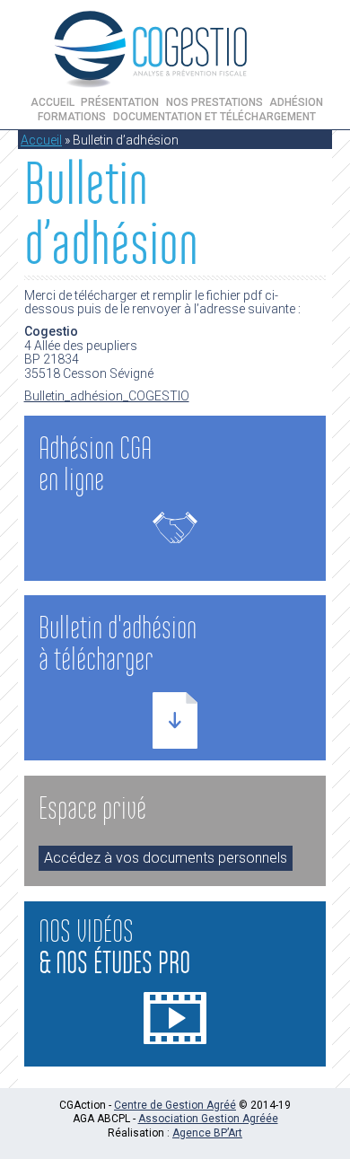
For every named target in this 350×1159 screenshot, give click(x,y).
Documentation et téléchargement (214, 116)
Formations (72, 116)
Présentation (120, 102)
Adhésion (296, 102)
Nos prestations (214, 102)
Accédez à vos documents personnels (165, 857)
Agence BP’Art (207, 1133)
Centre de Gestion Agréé (175, 1105)
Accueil (52, 102)
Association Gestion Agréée (208, 1118)
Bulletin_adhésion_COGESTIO (106, 396)
